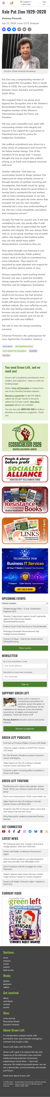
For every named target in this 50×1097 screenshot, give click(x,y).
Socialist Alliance (11, 1024)
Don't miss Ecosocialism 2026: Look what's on (24, 796)
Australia (33, 351)
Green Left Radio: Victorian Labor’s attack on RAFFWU (24, 875)
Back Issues (8, 970)
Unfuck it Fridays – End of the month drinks (23, 639)
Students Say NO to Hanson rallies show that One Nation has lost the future (24, 810)
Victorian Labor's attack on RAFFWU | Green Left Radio (24, 749)
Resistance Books (11, 1021)
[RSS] (46, 831)
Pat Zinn (6, 355)
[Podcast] (9, 831)
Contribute (8, 1001)
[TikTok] (19, 831)
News (5, 957)
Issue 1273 (23, 23)
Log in (44, 3)
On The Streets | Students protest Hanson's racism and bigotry (23, 757)
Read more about (16, 1075)
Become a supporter (15, 395)
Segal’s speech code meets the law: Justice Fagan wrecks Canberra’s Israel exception (23, 868)
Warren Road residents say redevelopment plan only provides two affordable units (23, 853)
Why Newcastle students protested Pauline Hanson (23, 818)
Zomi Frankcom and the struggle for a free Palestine (22, 860)
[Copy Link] (29, 29)
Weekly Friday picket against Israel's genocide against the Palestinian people (24, 617)
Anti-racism (7, 346)
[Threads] (41, 831)
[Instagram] (24, 831)
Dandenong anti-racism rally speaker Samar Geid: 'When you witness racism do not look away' (23, 789)
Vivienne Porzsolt (11, 18)
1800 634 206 (28, 409)
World (6, 964)
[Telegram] (30, 831)
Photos (6, 981)
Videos (6, 987)
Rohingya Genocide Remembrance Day (21, 631)
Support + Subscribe (26, 3)
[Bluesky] (14, 29)
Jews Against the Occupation (14, 351)
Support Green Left (15, 693)
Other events (25, 648)
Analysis (34, 23)
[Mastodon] (4, 29)
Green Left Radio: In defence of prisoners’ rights (22, 845)
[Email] (24, 29)
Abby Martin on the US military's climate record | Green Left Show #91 (22, 764)
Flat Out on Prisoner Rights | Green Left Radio (24, 743)
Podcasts (7, 984)
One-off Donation (20, 388)
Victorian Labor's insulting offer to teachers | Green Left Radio (23, 772)
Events (6, 1007)
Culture (6, 967)
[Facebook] (9, 29)
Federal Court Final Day (14, 626)
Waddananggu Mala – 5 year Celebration (22, 608)
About (5, 998)
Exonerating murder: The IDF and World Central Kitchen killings (21, 883)
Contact (6, 1004)
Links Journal (9, 1018)
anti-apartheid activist (24, 346)
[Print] (19, 29)
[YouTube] (3, 831)
